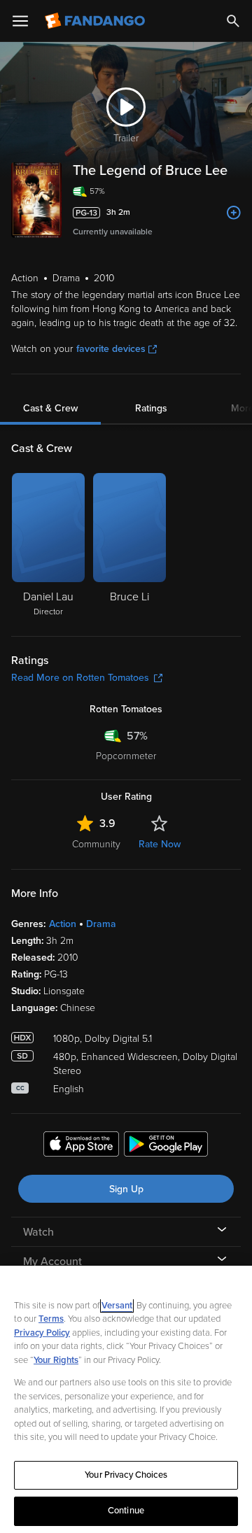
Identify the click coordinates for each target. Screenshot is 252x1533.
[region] (126, 1399)
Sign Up (126, 1189)
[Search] (233, 21)
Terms (51, 1318)
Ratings (151, 408)
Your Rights (56, 1360)
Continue (126, 1510)
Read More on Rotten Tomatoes (80, 678)
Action (62, 924)
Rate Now (160, 844)
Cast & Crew (50, 408)
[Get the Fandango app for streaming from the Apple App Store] (81, 1146)
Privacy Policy (42, 1332)
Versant (117, 1305)
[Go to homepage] (96, 21)
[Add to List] (234, 213)
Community (96, 844)
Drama (101, 924)
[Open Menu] (20, 21)
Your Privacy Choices (126, 1475)
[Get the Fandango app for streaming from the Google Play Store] (166, 1146)
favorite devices (111, 349)
